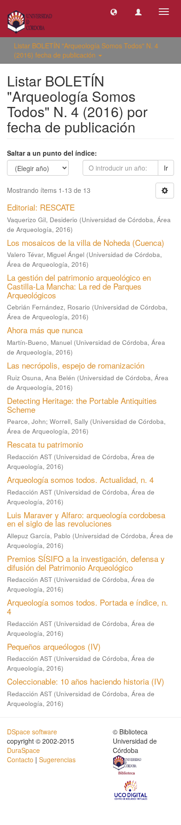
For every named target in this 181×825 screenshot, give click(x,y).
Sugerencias (57, 759)
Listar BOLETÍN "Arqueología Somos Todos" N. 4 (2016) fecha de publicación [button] (86, 50)
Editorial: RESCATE (41, 207)
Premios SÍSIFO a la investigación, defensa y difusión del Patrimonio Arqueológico (86, 563)
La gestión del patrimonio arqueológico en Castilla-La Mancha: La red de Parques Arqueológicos (79, 285)
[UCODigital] (131, 789)
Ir (166, 167)
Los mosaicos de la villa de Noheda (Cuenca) (85, 242)
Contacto (20, 759)
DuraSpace (23, 750)
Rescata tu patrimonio (45, 444)
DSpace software (32, 731)
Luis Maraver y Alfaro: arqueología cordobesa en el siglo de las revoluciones (86, 519)
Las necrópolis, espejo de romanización (75, 365)
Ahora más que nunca (45, 330)
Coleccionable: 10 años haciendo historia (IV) (85, 681)
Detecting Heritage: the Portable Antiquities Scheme (82, 405)
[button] (113, 12)
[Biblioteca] (127, 766)
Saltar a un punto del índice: (52, 153)
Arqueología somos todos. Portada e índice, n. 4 (87, 606)
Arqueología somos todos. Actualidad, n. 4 (80, 479)
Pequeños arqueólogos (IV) (54, 646)
